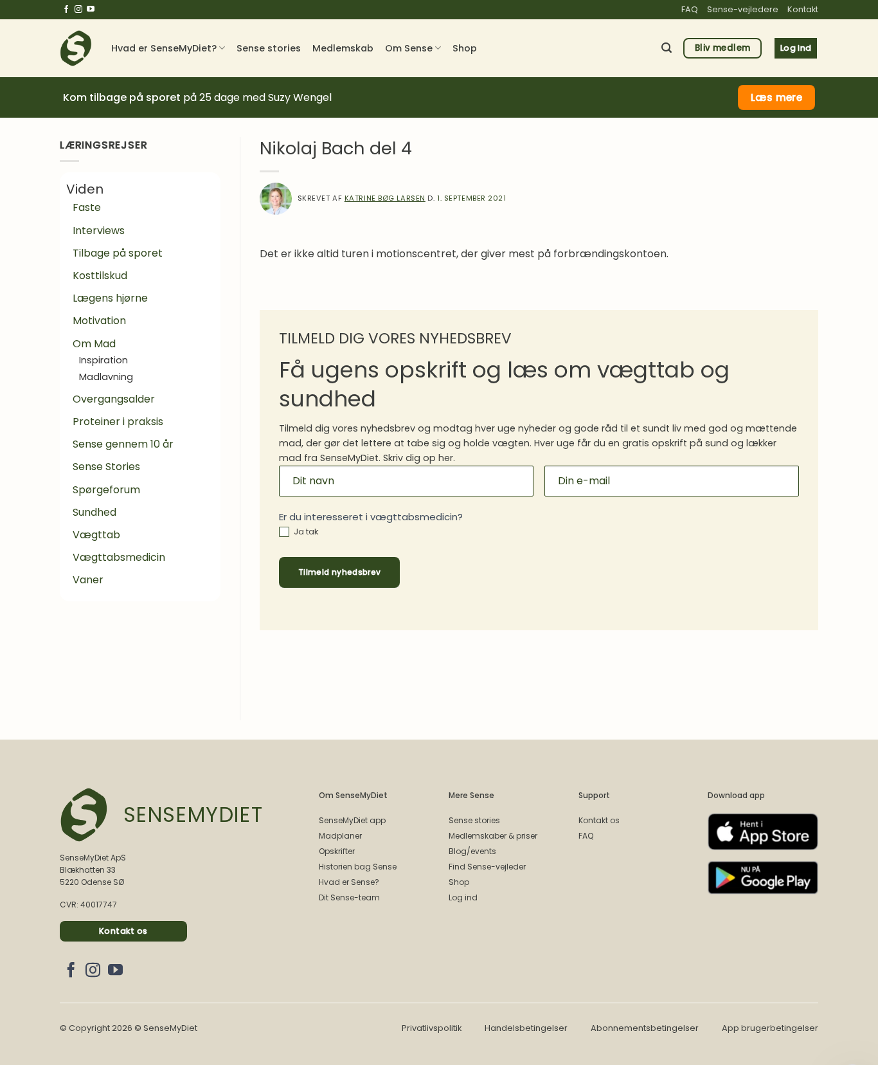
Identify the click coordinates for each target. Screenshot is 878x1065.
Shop (464, 48)
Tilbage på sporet (118, 253)
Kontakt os (599, 820)
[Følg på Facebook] (66, 9)
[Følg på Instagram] (78, 9)
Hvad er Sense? (349, 882)
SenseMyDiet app (352, 820)
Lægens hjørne (110, 298)
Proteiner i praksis (118, 421)
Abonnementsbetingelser (645, 1028)
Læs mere (777, 97)
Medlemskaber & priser (493, 835)
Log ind (463, 897)
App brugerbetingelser (770, 1028)
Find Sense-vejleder (487, 866)
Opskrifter (337, 851)
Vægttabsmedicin (119, 557)
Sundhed (94, 512)
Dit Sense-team (349, 897)
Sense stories (269, 48)
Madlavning (106, 376)
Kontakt (802, 9)
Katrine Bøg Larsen (385, 198)
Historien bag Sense (358, 866)
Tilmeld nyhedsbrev (339, 572)
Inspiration (103, 360)
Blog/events (472, 851)
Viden (84, 189)
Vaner (88, 579)
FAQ (689, 9)
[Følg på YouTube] (90, 9)
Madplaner (340, 835)
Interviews (99, 230)
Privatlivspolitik (431, 1028)
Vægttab (96, 534)
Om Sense (409, 48)
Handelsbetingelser (526, 1028)
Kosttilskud (100, 275)
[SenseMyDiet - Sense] (76, 48)
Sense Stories (106, 466)
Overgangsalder (114, 399)
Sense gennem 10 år (123, 444)
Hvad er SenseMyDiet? (164, 48)
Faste (87, 207)
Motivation (99, 320)
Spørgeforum (106, 489)
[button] (666, 47)
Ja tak (305, 532)
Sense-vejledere (742, 9)
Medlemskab (342, 48)
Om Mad (94, 343)
